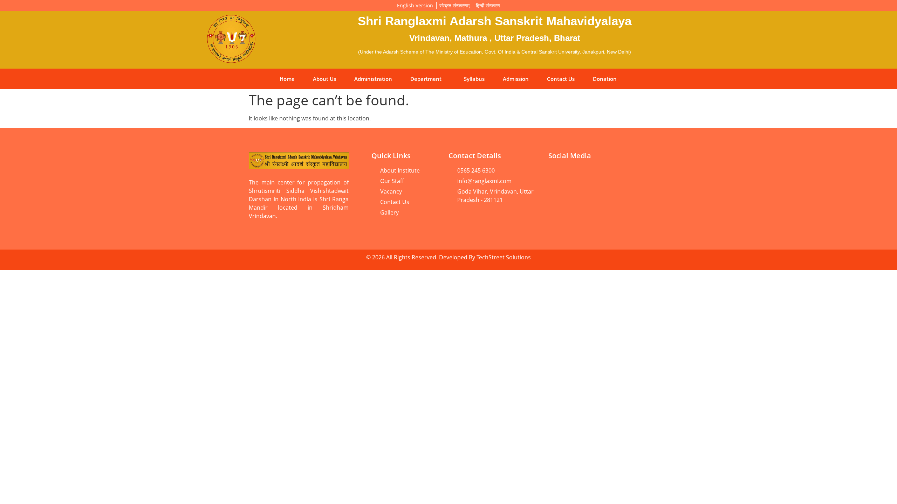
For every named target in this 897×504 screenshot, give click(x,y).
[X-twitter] (557, 194)
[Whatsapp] (609, 175)
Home (287, 78)
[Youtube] (557, 175)
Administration (373, 78)
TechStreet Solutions (504, 257)
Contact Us (561, 78)
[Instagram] (636, 175)
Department (425, 78)
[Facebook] (583, 175)
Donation (605, 78)
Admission (516, 78)
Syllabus (474, 78)
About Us (324, 78)
